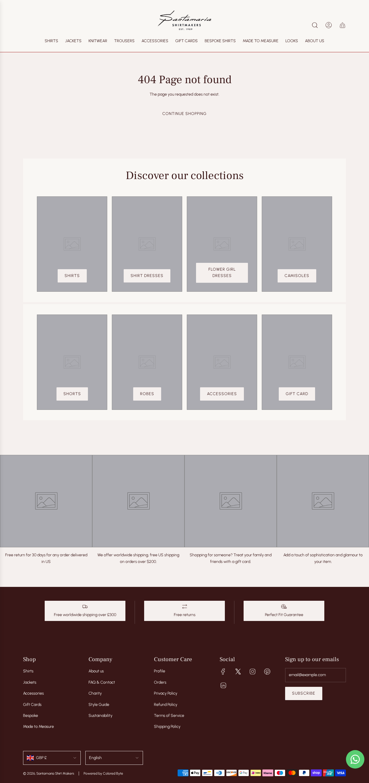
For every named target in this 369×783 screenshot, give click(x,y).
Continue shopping (184, 113)
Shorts (72, 393)
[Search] (315, 25)
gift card (297, 393)
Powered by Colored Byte (103, 773)
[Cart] (342, 25)
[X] (238, 671)
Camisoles (297, 275)
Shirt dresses (147, 275)
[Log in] (329, 25)
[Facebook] (223, 671)
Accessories (222, 393)
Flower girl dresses (222, 272)
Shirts (72, 275)
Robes (147, 393)
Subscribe (303, 693)
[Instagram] (252, 671)
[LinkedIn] (223, 685)
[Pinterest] (267, 671)
